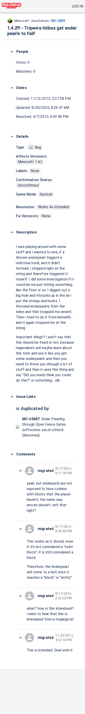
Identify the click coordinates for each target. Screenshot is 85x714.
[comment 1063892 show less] (20, 470)
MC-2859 (58, 21)
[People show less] (11, 51)
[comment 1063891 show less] (20, 528)
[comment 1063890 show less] (20, 595)
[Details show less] (11, 136)
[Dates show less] (11, 87)
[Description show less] (11, 232)
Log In (77, 6)
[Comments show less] (11, 454)
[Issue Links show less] (11, 396)
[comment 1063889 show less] (20, 637)
